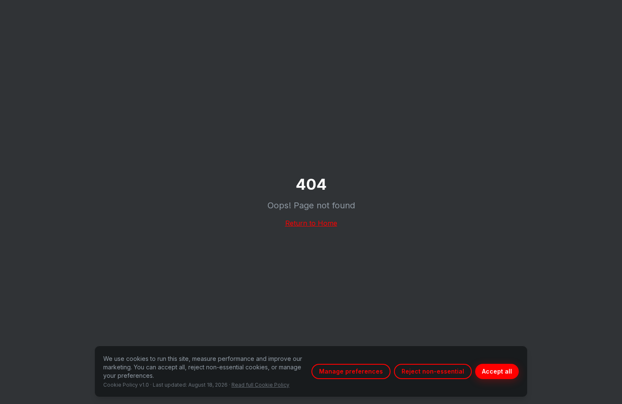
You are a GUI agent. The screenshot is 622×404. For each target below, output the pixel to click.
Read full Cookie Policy (260, 385)
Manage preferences (351, 371)
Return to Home (311, 223)
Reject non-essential (433, 371)
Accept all (497, 371)
